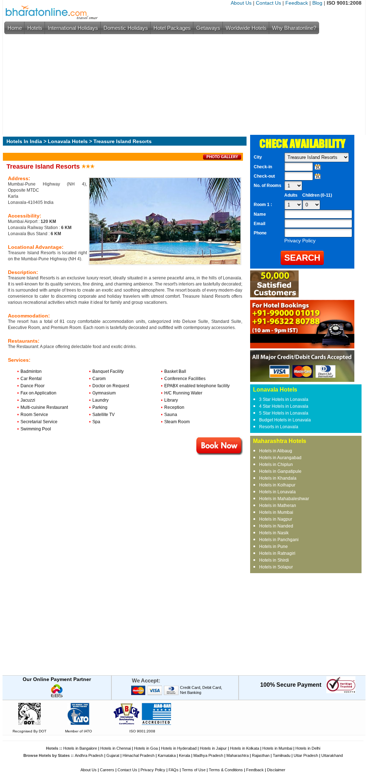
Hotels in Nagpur (275, 519)
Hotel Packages (172, 28)
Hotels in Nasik (274, 532)
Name (260, 214)
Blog (317, 3)
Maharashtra (237, 755)
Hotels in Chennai (115, 748)
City (258, 157)
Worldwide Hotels (246, 28)
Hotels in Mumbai (276, 512)
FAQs (174, 770)
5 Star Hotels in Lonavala (283, 413)
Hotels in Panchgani (279, 539)
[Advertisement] (182, 84)
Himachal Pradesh (139, 755)
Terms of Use (194, 770)
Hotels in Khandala (277, 478)
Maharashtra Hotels (279, 441)
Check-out (264, 176)
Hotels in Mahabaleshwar (284, 498)
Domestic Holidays (126, 28)
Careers (107, 770)
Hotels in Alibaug (275, 450)
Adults (291, 195)
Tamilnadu (281, 755)
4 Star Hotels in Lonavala (283, 406)
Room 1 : (263, 204)
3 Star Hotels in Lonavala (283, 399)
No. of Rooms (267, 185)
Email (259, 223)
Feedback (296, 3)
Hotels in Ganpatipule (280, 471)
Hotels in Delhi (307, 748)
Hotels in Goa (146, 748)
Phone (260, 233)
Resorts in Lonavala (278, 426)
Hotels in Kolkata (244, 748)
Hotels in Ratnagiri (277, 553)
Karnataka (167, 755)
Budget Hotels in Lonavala (285, 419)
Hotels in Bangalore (80, 748)
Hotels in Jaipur (213, 748)
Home (15, 28)
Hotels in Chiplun (276, 464)
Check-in (263, 166)
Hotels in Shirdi (274, 560)
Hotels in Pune (273, 546)
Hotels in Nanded (276, 526)
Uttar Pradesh (306, 755)
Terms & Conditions (226, 770)
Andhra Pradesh (89, 755)
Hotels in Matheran (277, 505)
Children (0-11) (317, 195)
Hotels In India (24, 141)
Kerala (184, 755)
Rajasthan (261, 755)
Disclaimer (276, 770)
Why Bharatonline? (294, 28)
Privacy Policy (153, 770)
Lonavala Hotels (68, 141)
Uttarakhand (332, 755)
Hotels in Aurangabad (280, 457)
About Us (241, 3)
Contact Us (268, 3)
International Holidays (73, 28)
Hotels (34, 28)
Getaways (208, 28)
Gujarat (112, 755)
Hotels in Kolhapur (277, 485)
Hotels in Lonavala (277, 491)
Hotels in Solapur (276, 567)
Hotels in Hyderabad (179, 748)
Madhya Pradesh (208, 755)
